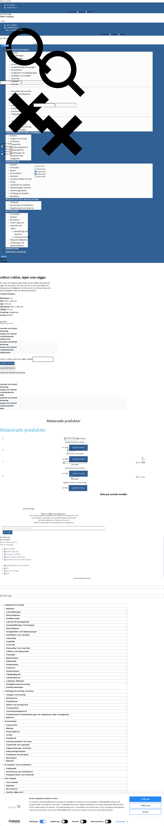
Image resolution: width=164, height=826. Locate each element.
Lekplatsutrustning (14, 605)
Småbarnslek (13, 618)
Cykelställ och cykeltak (18, 745)
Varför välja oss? (14, 792)
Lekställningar (13, 612)
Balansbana (12, 658)
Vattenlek (11, 638)
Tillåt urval (145, 806)
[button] (78, 448)
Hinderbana (12, 664)
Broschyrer (12, 789)
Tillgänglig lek (13, 674)
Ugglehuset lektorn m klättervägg (74, 482)
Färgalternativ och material (20, 775)
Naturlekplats (13, 615)
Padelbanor (12, 701)
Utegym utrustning (16, 695)
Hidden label (7, 146)
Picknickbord (13, 732)
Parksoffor (12, 725)
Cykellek (10, 641)
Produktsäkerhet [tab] (7, 336)
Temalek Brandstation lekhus (75, 442)
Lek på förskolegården (18, 622)
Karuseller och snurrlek (18, 648)
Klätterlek (11, 661)
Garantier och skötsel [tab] (8, 328)
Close (4, 257)
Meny (5, 46)
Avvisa (145, 812)
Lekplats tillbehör (15, 681)
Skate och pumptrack (17, 705)
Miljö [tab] (2, 395)
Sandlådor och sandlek (18, 635)
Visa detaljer (120, 822)
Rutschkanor (12, 628)
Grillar (9, 735)
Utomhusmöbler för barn (19, 741)
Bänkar (10, 728)
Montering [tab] (4, 331)
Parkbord (11, 738)
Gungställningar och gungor (20, 625)
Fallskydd (11, 768)
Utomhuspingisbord (16, 711)
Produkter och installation (18, 765)
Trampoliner (12, 708)
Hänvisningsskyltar (16, 751)
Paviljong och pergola (17, 755)
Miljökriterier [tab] (5, 339)
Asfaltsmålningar (14, 687)
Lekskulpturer (13, 678)
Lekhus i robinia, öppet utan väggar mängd (16, 359)
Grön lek (10, 645)
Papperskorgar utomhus (18, 748)
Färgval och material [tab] (8, 334)
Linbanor (10, 668)
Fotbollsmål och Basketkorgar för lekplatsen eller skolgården (37, 714)
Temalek (10, 655)
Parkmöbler (11, 721)
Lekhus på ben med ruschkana (75, 468)
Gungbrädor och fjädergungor (21, 632)
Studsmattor (12, 671)
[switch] (65, 821)
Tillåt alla (145, 799)
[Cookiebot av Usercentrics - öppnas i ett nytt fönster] (14, 821)
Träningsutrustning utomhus (19, 691)
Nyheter (10, 609)
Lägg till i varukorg (7, 363)
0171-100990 (5, 540)
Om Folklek (10, 778)
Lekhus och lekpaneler (17, 651)
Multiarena (11, 698)
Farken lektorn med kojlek (75, 453)
